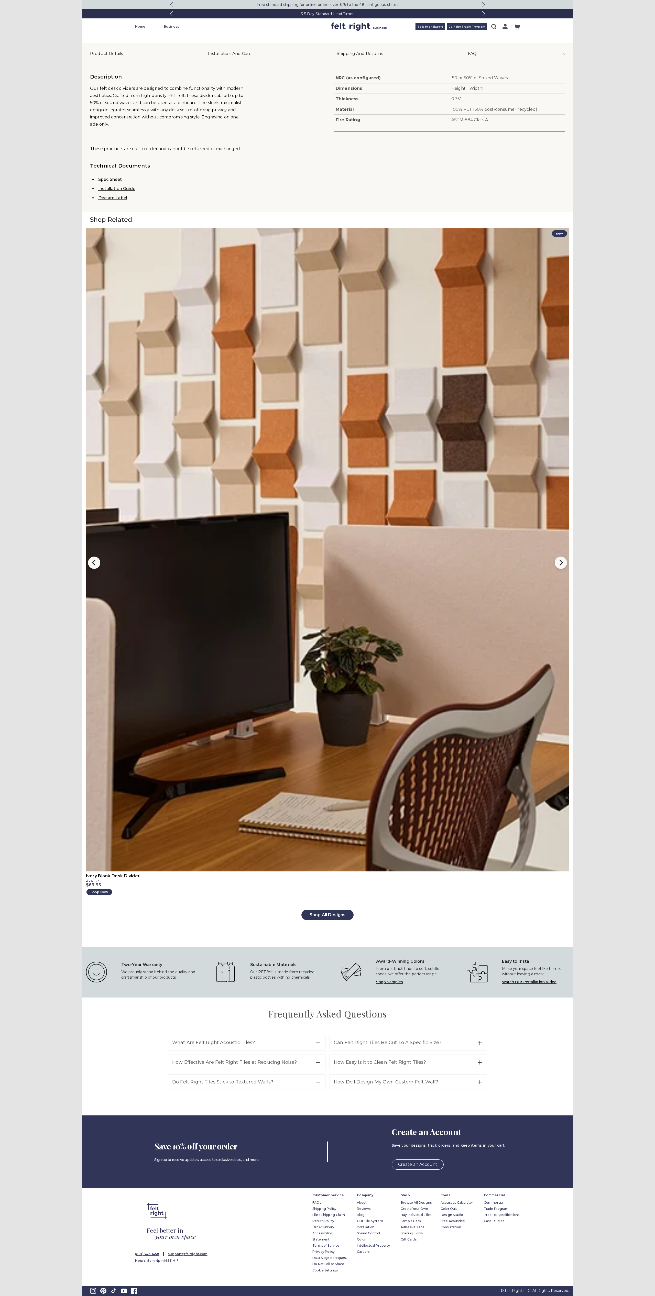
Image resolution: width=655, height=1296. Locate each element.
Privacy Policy (323, 1252)
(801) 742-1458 (147, 1254)
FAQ (472, 53)
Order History (323, 1227)
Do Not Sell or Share (328, 1264)
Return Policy (323, 1221)
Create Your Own (414, 1209)
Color (361, 1239)
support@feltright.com (187, 1254)
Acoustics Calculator (457, 1202)
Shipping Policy (324, 1209)
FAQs (316, 1202)
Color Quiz (449, 1209)
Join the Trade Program (467, 26)
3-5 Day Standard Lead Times (327, 14)
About (362, 1202)
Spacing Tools (412, 1233)
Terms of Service (326, 1245)
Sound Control (368, 1233)
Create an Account (418, 1164)
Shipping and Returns (360, 53)
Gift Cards (409, 1239)
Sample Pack (411, 1221)
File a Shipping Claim (328, 1215)
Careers (363, 1252)
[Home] (307, 26)
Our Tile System (370, 1221)
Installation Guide (116, 188)
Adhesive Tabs (412, 1227)
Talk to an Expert (430, 26)
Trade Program (496, 1209)
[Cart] (517, 27)
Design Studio (452, 1215)
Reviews (363, 1209)
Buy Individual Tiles (416, 1215)
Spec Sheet (110, 179)
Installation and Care (230, 53)
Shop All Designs (328, 914)
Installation (365, 1227)
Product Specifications (502, 1215)
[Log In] (505, 26)
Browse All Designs (416, 1202)
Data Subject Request (329, 1258)
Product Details (106, 53)
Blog (361, 1215)
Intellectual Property (373, 1245)
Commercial (494, 1202)
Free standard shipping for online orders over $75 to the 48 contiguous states (327, 4)
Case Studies (494, 1221)
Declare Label (112, 197)
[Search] (493, 26)
